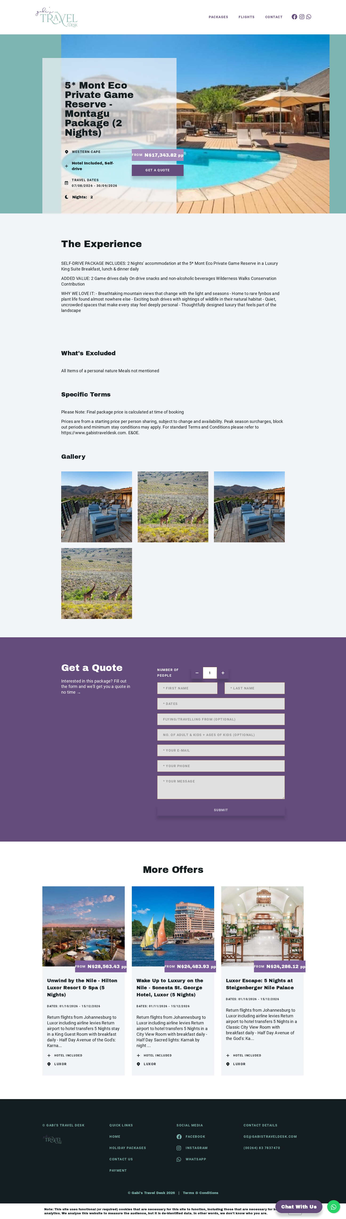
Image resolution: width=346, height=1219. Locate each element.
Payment (118, 1170)
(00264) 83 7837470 (262, 1148)
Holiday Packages (127, 1148)
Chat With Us (299, 1206)
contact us (121, 1159)
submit (221, 810)
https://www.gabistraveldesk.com (93, 432)
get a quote (157, 170)
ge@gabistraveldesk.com (270, 1136)
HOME (114, 1136)
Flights (247, 17)
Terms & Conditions (200, 1193)
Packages (218, 17)
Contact (274, 17)
